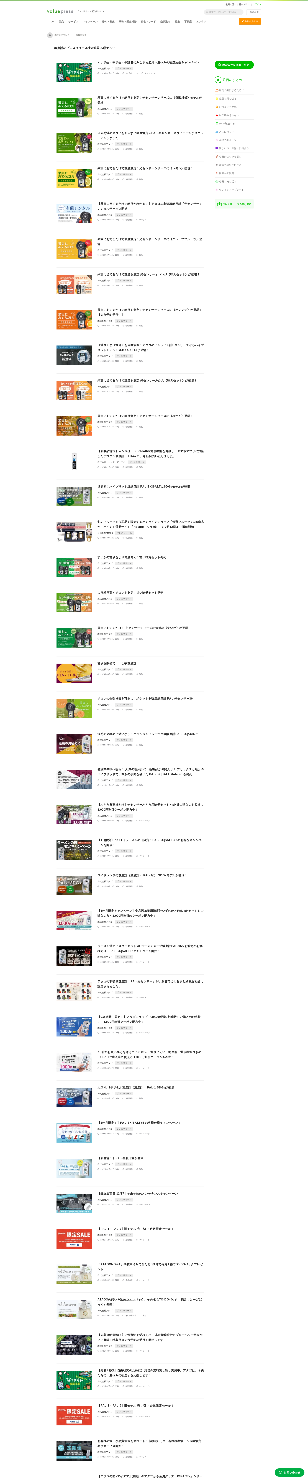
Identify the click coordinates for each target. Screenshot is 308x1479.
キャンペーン (90, 21)
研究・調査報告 (128, 21)
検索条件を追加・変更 (235, 64)
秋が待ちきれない (229, 115)
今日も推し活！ (228, 181)
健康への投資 (226, 173)
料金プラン (244, 4)
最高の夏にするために (231, 90)
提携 (177, 21)
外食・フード (148, 21)
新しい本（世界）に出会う (234, 148)
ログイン (256, 4)
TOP (51, 21)
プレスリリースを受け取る (237, 204)
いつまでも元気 (228, 106)
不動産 (188, 21)
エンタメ (201, 21)
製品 (61, 21)
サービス (73, 21)
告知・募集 (108, 21)
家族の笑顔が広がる (230, 165)
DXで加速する (227, 123)
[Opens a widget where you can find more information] (289, 1472)
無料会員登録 (250, 21)
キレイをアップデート (231, 189)
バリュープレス (60, 11)
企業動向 (165, 21)
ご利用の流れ (230, 4)
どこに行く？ (226, 131)
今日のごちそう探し (230, 156)
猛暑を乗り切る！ (229, 98)
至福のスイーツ (228, 140)
